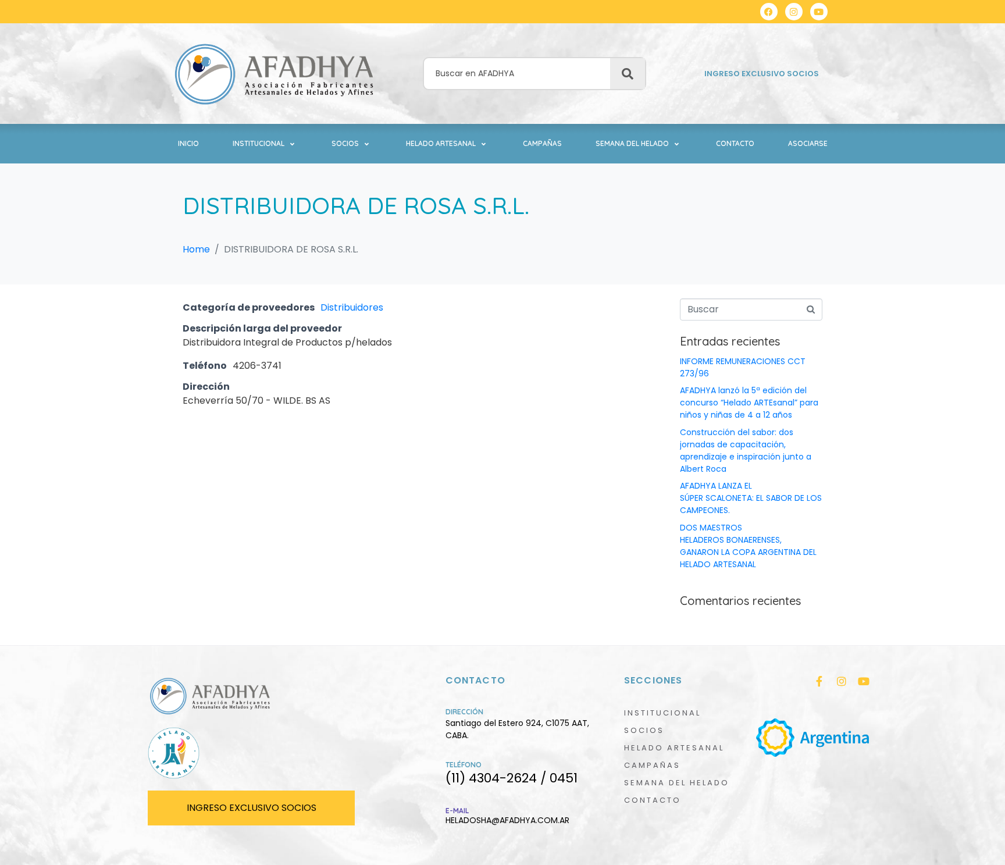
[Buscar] (627, 74)
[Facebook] (769, 11)
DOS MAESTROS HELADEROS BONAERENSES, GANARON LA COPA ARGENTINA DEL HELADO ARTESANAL (748, 546)
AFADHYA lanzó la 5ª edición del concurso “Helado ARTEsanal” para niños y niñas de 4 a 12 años (749, 403)
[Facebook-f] (819, 681)
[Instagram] (794, 11)
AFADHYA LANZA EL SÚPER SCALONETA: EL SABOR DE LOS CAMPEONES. (751, 498)
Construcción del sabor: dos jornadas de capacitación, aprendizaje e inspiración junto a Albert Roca (745, 450)
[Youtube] (819, 11)
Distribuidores (351, 307)
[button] (265, 144)
